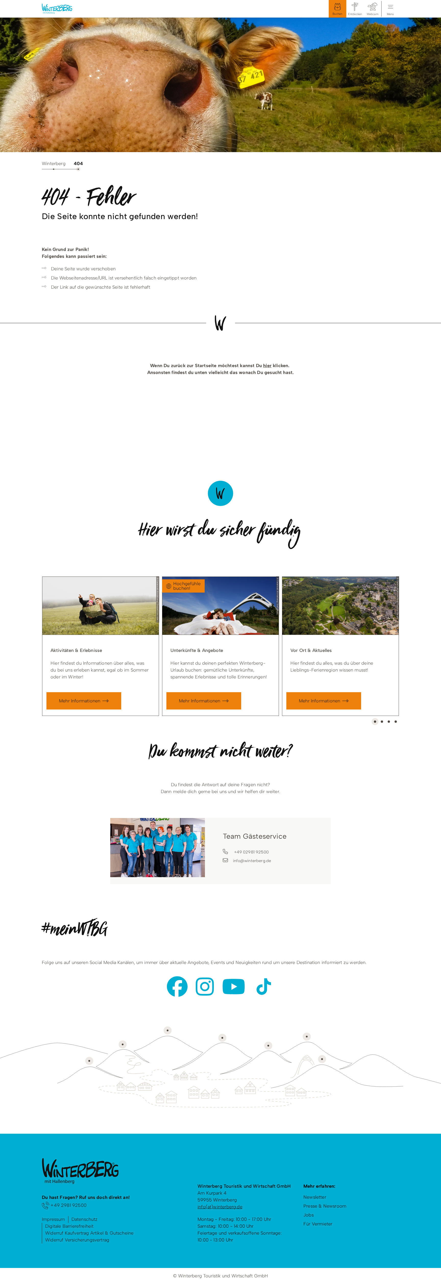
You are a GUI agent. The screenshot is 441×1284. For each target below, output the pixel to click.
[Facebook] (177, 986)
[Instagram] (205, 986)
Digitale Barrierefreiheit (69, 1226)
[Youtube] (233, 986)
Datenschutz (84, 1219)
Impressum (53, 1219)
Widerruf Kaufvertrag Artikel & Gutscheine (89, 1233)
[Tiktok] (263, 986)
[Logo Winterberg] (61, 9)
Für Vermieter (317, 1224)
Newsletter (314, 1197)
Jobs (308, 1215)
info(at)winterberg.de (220, 1207)
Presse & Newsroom (324, 1206)
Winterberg (54, 163)
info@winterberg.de (252, 860)
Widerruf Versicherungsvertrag (77, 1240)
